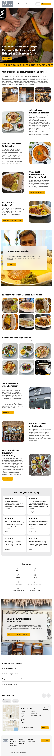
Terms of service (14, 752)
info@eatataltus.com (36, 715)
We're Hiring (31, 741)
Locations (31, 739)
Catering (25, 4)
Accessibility (23, 752)
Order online (45, 727)
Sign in (38, 4)
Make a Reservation (13, 744)
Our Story (13, 741)
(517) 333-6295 (34, 713)
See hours (36, 727)
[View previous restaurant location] (44, 695)
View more (7, 508)
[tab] (6, 701)
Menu (19, 4)
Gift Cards (22, 741)
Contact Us (22, 743)
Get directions (45, 708)
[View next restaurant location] (48, 695)
